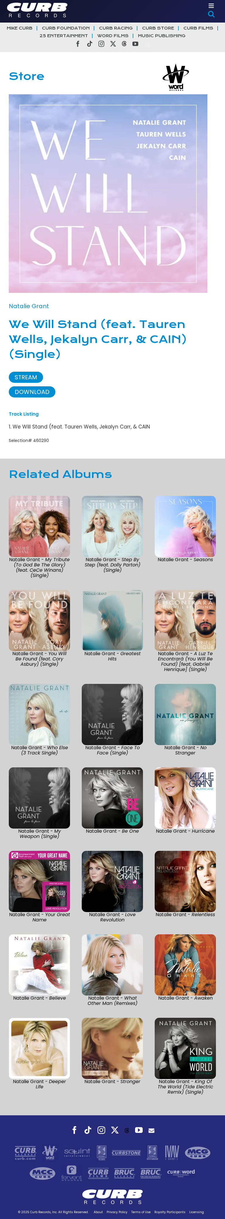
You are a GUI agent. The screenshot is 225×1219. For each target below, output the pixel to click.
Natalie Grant (29, 306)
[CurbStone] (127, 1152)
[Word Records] (50, 1152)
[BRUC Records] (125, 1173)
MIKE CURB (20, 28)
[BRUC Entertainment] (152, 1173)
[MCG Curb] (197, 1152)
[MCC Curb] (43, 1173)
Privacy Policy (117, 1212)
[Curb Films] (99, 1173)
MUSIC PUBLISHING (161, 35)
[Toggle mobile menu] (212, 6)
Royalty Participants (169, 1212)
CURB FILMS (198, 28)
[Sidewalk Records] (102, 1152)
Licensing (196, 1212)
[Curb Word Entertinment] (181, 1173)
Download (32, 392)
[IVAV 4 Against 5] (172, 1152)
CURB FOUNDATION (66, 28)
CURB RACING (116, 28)
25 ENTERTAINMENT (64, 35)
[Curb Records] (26, 1152)
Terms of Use (141, 1212)
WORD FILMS (113, 35)
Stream (26, 377)
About (98, 1212)
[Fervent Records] (72, 1173)
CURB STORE (158, 28)
